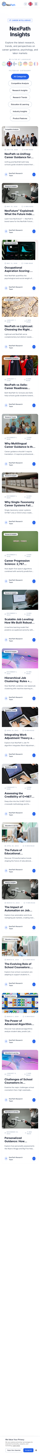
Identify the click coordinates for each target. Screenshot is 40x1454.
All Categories (20, 76)
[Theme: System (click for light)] (26, 4)
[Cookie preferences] (36, 1450)
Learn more (16, 1445)
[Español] (30, 64)
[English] (9, 64)
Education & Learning (20, 104)
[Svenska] (20, 64)
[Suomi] (14, 64)
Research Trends (20, 97)
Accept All (28, 1450)
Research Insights (20, 90)
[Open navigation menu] (36, 4)
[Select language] (30, 4)
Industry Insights (20, 111)
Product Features (20, 118)
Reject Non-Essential (13, 1450)
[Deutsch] (25, 64)
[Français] (36, 64)
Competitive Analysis (20, 83)
